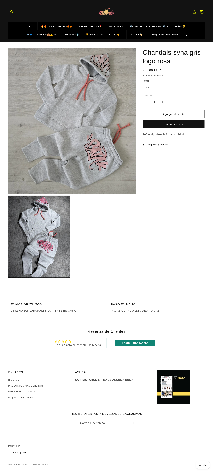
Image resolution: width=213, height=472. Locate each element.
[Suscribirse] (132, 423)
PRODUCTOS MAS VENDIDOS (26, 385)
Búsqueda (14, 379)
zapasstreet (21, 464)
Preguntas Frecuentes (21, 397)
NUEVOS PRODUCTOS (21, 391)
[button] (12, 12)
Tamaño (147, 81)
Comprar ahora (173, 123)
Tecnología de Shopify (38, 464)
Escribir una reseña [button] (135, 343)
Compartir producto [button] (157, 144)
